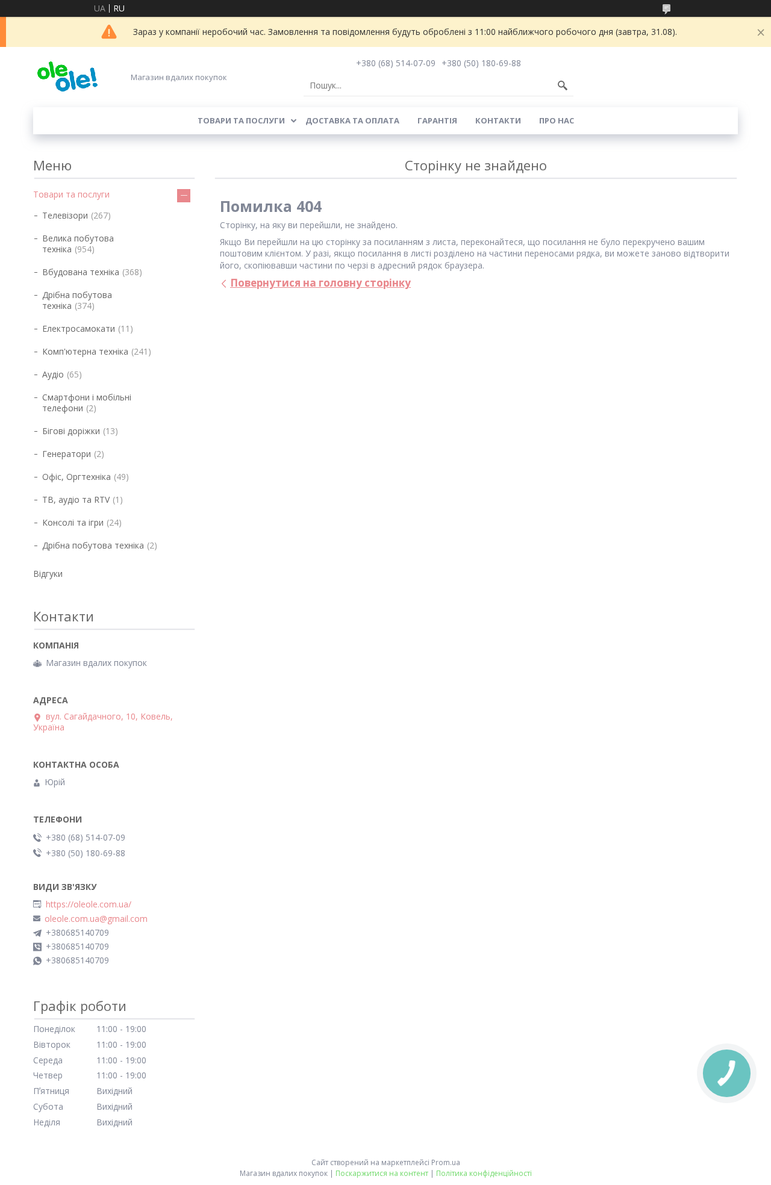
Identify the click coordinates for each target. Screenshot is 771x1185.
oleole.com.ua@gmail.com (96, 918)
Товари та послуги (241, 120)
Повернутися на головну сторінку (320, 283)
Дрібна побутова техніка (77, 300)
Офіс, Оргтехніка (76, 476)
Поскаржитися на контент (382, 1173)
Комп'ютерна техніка (85, 351)
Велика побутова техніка (78, 243)
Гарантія (437, 120)
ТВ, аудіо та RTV (76, 499)
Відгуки (48, 573)
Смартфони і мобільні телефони (86, 402)
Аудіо (53, 374)
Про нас (556, 120)
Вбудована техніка (80, 272)
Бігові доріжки (71, 431)
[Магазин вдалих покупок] (67, 77)
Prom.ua (445, 1162)
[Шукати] (562, 85)
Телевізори (65, 215)
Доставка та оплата (352, 120)
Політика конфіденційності (484, 1173)
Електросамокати (78, 328)
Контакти (498, 120)
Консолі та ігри (73, 522)
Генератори (66, 453)
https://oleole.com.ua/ (88, 904)
